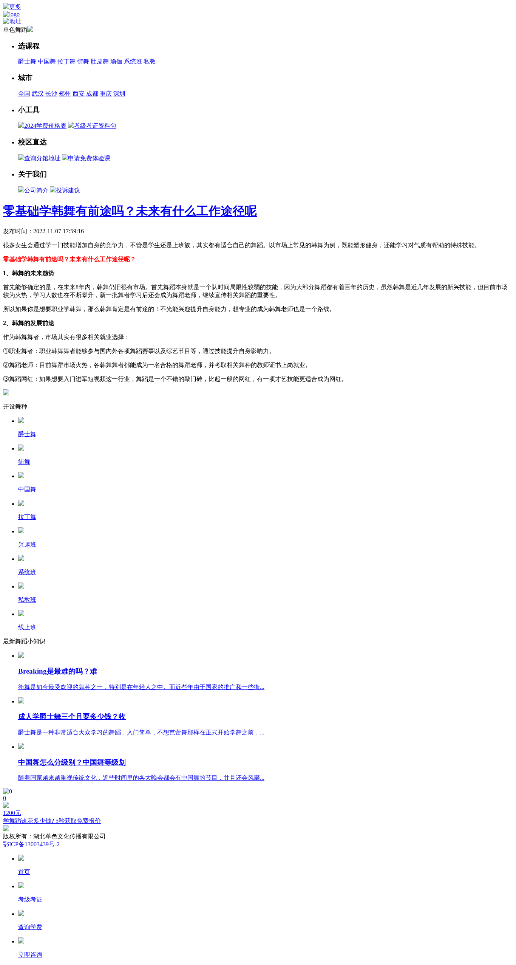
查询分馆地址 (42, 158)
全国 (24, 93)
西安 (79, 93)
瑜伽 (116, 61)
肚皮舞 (100, 61)
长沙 (51, 93)
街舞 (83, 61)
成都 (92, 93)
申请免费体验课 (89, 158)
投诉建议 (68, 190)
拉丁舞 (66, 61)
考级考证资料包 (95, 125)
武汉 (38, 93)
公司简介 (36, 190)
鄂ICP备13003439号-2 (31, 844)
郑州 (65, 93)
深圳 (119, 93)
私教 (150, 61)
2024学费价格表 (45, 125)
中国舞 (47, 61)
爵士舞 (27, 61)
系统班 (133, 61)
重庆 (106, 93)
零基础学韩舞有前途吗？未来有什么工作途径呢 (130, 211)
